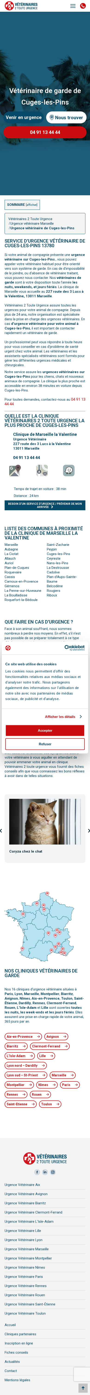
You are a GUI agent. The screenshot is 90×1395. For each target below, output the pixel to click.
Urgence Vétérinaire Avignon (26, 1194)
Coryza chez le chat (25, 851)
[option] (45, 830)
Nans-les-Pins (57, 563)
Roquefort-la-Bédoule (21, 600)
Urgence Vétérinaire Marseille (27, 1249)
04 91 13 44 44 (26, 457)
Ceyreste (53, 558)
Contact (11, 1371)
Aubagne (11, 549)
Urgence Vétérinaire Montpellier (28, 1258)
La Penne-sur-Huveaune (23, 591)
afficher (32, 205)
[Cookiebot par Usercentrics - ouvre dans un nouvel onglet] (65, 648)
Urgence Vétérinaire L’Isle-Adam (29, 1221)
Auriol (9, 563)
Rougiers (53, 591)
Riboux (52, 595)
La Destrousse (58, 568)
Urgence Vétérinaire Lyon (23, 1240)
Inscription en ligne (19, 1343)
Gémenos (12, 586)
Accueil (10, 1325)
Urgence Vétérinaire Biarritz (25, 1203)
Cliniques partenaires (20, 1334)
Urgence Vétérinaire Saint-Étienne (30, 1304)
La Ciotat (11, 554)
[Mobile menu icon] (73, 6)
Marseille (11, 545)
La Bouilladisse (16, 595)
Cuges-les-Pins (58, 554)
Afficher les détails (60, 717)
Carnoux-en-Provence (21, 581)
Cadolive (53, 572)
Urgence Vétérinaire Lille (23, 1231)
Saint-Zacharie (58, 545)
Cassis (10, 577)
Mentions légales (17, 1380)
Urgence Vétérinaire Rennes (26, 1286)
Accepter (45, 730)
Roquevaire (13, 572)
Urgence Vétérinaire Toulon (25, 1313)
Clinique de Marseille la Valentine (45, 434)
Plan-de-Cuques (17, 568)
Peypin (52, 549)
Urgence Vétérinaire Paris (24, 1277)
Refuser (45, 744)
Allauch (10, 558)
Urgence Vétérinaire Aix (22, 1185)
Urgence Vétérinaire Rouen (25, 1295)
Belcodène (55, 586)
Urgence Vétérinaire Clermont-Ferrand (33, 1212)
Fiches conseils (16, 1352)
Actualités (12, 1362)
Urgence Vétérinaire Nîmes (25, 1267)
